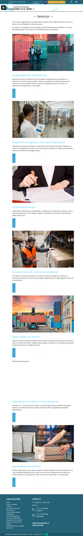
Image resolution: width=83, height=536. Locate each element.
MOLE (43, 534)
